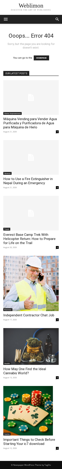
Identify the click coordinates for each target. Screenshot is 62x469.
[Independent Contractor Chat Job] (31, 283)
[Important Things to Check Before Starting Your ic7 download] (31, 411)
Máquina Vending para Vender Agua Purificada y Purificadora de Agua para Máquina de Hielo (30, 123)
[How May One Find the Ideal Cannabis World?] (31, 346)
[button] (5, 19)
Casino (7, 434)
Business (7, 309)
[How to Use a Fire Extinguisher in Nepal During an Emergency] (31, 157)
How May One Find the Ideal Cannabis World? (24, 371)
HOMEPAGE (41, 58)
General (7, 173)
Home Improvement (12, 113)
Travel (6, 229)
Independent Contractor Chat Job (28, 315)
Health (7, 363)
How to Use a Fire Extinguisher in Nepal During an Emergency (28, 181)
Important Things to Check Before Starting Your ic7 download (29, 442)
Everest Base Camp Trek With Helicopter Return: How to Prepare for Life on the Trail (29, 239)
